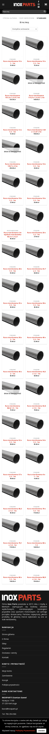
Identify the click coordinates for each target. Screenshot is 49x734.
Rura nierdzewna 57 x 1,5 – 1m (12, 476)
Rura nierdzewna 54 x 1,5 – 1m (36, 441)
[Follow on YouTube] (38, 7)
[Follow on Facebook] (38, 2)
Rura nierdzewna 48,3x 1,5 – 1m (12, 407)
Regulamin (6, 648)
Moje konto (7, 671)
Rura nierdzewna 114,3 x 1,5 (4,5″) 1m (36, 97)
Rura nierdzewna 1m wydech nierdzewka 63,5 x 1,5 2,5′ (12, 235)
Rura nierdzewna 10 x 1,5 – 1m (36, 62)
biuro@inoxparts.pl (10, 709)
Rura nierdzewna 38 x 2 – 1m (12, 338)
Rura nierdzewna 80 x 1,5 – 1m (12, 578)
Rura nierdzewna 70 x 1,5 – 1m (36, 510)
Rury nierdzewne (26, 18)
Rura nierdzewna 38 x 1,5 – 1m (36, 304)
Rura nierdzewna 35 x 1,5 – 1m (12, 304)
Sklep (4, 643)
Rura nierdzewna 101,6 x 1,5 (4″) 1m (12, 97)
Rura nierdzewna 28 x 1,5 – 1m (12, 270)
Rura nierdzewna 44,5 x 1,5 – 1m (36, 373)
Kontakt (5, 657)
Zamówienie (7, 675)
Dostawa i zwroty (9, 653)
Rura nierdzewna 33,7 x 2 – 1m (36, 270)
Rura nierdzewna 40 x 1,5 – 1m (36, 338)
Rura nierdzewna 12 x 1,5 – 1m (12, 131)
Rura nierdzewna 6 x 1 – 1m (36, 476)
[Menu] (3, 4)
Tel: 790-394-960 (9, 714)
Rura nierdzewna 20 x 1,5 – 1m (36, 234)
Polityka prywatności (10, 685)
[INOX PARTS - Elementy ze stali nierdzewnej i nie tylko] (24, 4)
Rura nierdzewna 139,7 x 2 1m (12, 165)
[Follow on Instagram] (38, 4)
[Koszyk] (45, 4)
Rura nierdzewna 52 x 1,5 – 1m (12, 441)
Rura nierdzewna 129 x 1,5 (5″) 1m (36, 131)
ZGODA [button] (41, 730)
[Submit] (45, 11)
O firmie (5, 639)
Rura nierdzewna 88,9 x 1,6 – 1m (36, 578)
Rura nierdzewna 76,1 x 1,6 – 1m (12, 544)
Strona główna (10, 18)
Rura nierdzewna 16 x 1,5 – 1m (36, 165)
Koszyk (5, 680)
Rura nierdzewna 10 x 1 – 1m (12, 62)
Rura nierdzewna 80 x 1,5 (36, 544)
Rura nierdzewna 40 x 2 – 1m (12, 373)
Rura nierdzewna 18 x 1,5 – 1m (12, 199)
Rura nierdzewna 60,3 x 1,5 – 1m (12, 510)
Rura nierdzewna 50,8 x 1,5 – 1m (36, 407)
